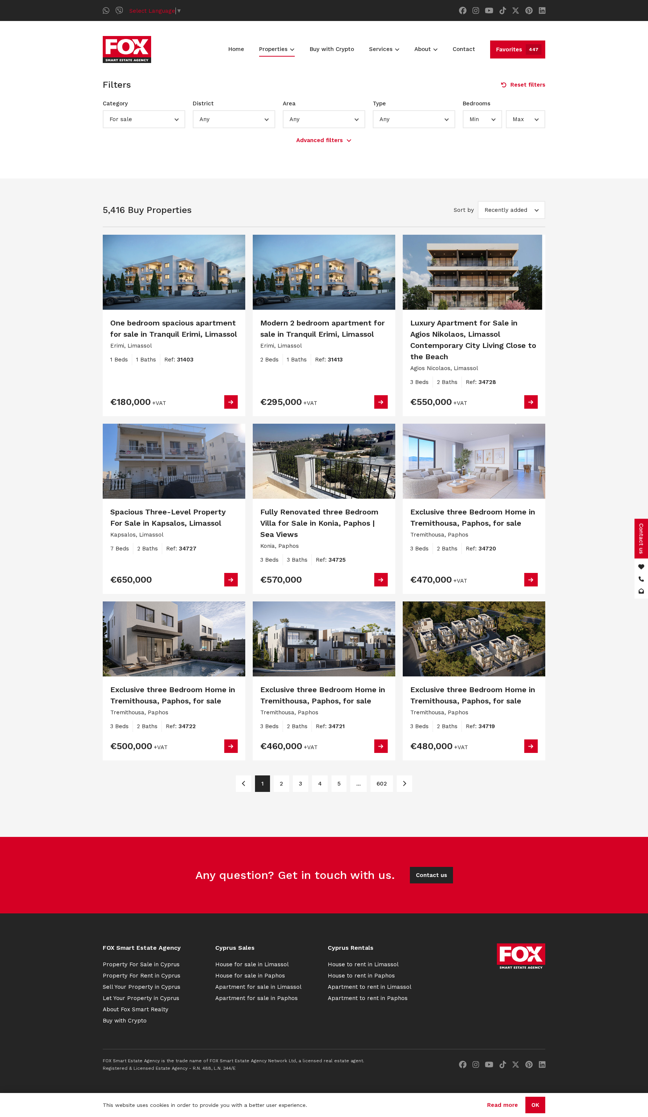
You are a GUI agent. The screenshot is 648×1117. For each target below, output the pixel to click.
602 (381, 783)
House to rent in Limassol (363, 964)
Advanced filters (319, 140)
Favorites (517, 49)
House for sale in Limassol (252, 964)
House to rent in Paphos (361, 975)
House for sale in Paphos (250, 975)
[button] (144, 119)
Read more (502, 1105)
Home (236, 49)
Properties (273, 49)
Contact (464, 49)
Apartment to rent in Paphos (368, 998)
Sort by (464, 210)
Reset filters (527, 84)
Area (289, 103)
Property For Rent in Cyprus (141, 975)
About (422, 49)
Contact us (431, 875)
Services (381, 49)
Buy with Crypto (332, 49)
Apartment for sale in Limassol (258, 987)
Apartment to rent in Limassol (369, 987)
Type (379, 103)
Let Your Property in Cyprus (141, 998)
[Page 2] (404, 783)
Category (115, 103)
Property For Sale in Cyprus (141, 964)
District (203, 103)
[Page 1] (243, 783)
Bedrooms (476, 103)
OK (535, 1105)
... (358, 783)
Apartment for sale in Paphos (256, 998)
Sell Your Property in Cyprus (141, 987)
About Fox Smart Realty (135, 1009)
